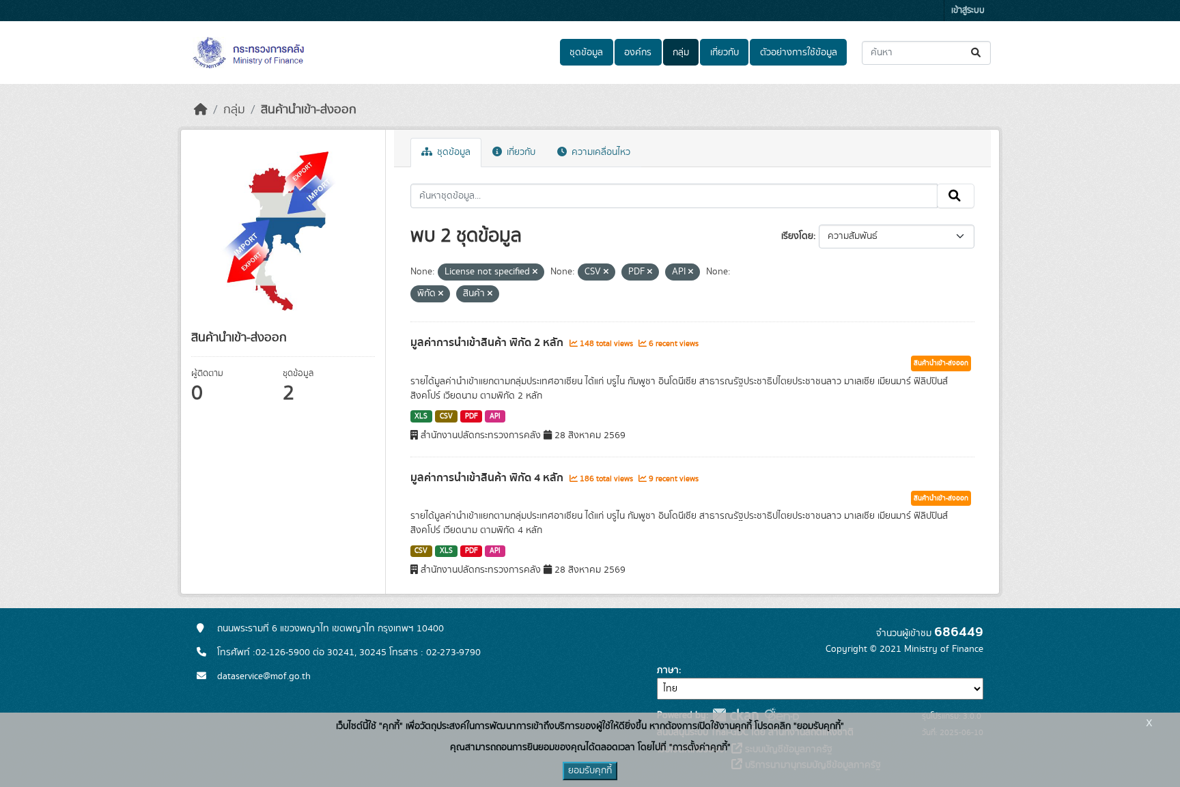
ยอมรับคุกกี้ (590, 770)
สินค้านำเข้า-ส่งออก (308, 110)
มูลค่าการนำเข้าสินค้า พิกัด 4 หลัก (488, 478)
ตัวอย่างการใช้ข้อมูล (798, 52)
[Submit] (977, 53)
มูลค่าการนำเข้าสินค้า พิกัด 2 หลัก (488, 343)
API (495, 416)
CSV (446, 416)
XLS (421, 416)
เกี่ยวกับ (724, 52)
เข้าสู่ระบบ (968, 10)
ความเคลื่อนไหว (599, 152)
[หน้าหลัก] (201, 110)
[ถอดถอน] (535, 272)
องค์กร (637, 52)
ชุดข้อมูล (586, 52)
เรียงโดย (797, 236)
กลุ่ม (681, 52)
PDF (471, 416)
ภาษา (668, 670)
